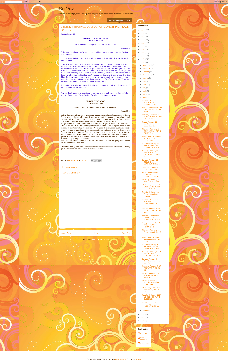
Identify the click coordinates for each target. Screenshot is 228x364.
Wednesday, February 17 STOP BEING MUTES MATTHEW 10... (151, 187)
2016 (143, 62)
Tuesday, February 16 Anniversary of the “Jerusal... (150, 194)
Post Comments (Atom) (100, 239)
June (145, 84)
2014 (143, 317)
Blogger (138, 359)
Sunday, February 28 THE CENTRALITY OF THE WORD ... (152, 109)
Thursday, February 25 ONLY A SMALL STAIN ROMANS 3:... (151, 131)
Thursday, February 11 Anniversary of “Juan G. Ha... (152, 232)
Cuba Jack (144, 333)
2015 (143, 314)
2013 (143, 321)
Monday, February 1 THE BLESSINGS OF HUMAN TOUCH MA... (151, 304)
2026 (143, 30)
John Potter (144, 343)
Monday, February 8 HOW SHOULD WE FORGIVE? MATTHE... (152, 254)
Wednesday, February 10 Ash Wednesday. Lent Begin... (151, 239)
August (145, 78)
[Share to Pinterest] (101, 161)
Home (96, 233)
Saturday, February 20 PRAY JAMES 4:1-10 (150, 168)
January (146, 310)
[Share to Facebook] (99, 161)
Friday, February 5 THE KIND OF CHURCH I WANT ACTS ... (151, 275)
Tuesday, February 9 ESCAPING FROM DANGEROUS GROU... (151, 246)
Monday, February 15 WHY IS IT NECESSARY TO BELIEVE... (150, 202)
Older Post (125, 233)
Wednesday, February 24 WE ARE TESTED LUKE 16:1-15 (151, 138)
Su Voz (66, 8)
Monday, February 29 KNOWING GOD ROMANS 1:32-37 (150, 102)
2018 (143, 56)
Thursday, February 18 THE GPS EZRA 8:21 (151, 181)
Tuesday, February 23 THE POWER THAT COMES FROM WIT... (151, 145)
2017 (143, 59)
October (146, 72)
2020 (143, 49)
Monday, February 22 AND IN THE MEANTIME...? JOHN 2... (151, 154)
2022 (143, 43)
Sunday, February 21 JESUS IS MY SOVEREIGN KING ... (151, 162)
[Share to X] (96, 161)
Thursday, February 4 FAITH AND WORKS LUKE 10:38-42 (150, 282)
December (147, 65)
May (144, 88)
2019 (143, 53)
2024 (143, 36)
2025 (143, 33)
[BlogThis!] (94, 161)
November (147, 68)
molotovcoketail (120, 359)
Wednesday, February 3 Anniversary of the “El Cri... (151, 290)
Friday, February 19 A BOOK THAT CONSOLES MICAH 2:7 (152, 174)
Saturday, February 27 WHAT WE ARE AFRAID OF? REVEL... (152, 117)
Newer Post (66, 233)
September (147, 75)
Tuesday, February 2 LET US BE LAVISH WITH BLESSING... (151, 297)
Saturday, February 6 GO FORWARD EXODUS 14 (151, 268)
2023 (143, 40)
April (144, 91)
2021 (143, 46)
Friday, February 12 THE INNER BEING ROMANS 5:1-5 (151, 225)
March (145, 94)
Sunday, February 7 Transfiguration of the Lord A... (151, 261)
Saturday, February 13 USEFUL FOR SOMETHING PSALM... (152, 218)
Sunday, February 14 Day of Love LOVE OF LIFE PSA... (151, 210)
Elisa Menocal (143, 339)
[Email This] (92, 161)
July (144, 81)
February (146, 97)
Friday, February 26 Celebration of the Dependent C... (149, 124)
